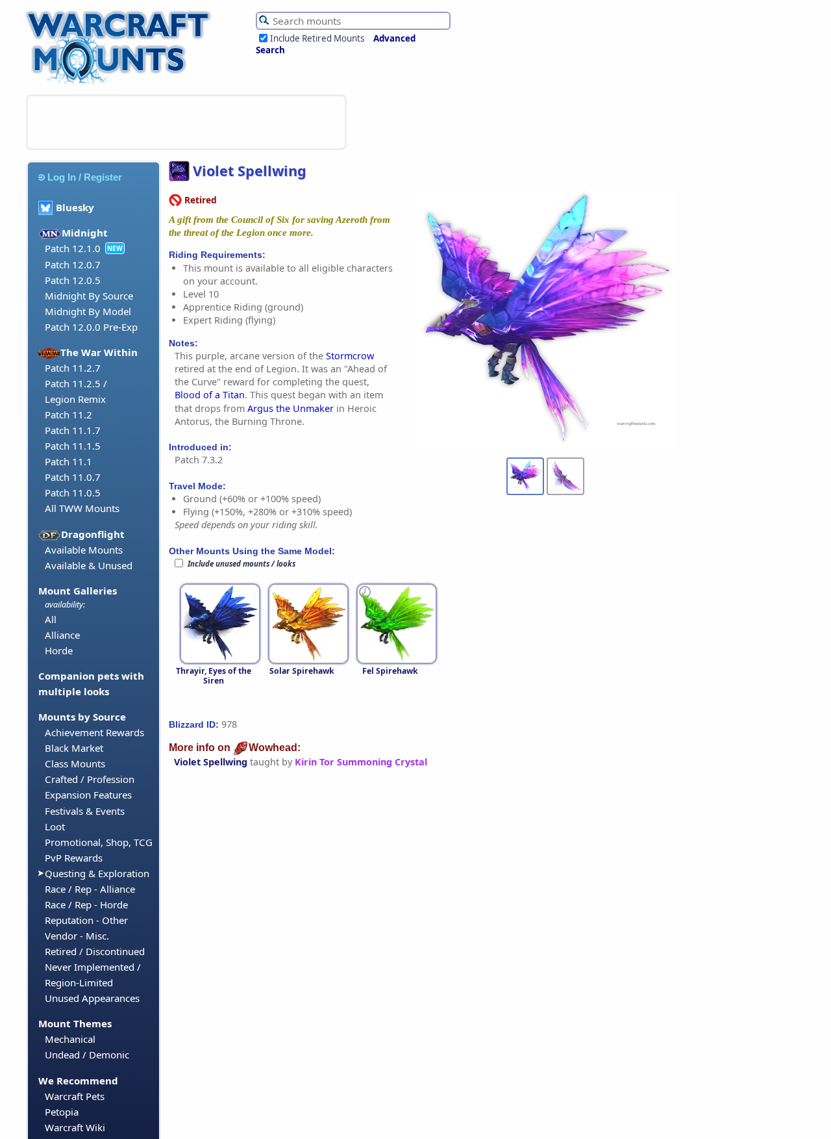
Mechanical (70, 1038)
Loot (55, 826)
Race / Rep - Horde (86, 904)
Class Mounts (75, 763)
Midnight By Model (88, 311)
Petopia (62, 1111)
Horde (59, 650)
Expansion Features (88, 794)
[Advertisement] (186, 122)
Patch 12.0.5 (73, 280)
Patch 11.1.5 (73, 445)
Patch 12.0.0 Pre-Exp (91, 326)
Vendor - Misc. (77, 935)
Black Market (74, 747)
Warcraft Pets (75, 1096)
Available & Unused (88, 565)
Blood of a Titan (210, 395)
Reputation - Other (86, 920)
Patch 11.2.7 (73, 367)
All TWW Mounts (82, 508)
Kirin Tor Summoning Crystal (361, 762)
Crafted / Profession (89, 779)
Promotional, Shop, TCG (99, 842)
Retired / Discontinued (95, 951)
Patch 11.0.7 (73, 476)
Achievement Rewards (94, 732)
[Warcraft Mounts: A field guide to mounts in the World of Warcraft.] (121, 84)
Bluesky (75, 207)
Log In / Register (84, 177)
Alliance (62, 634)
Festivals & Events (85, 810)
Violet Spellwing (210, 762)
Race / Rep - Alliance (90, 888)
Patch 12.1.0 (73, 248)
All (50, 619)
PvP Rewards (74, 857)
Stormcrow (350, 356)
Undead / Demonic (87, 1054)
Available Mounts (84, 549)
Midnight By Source (89, 295)
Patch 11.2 (68, 414)
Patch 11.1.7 (73, 430)
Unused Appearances (92, 998)
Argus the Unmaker (290, 408)
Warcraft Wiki (75, 1127)
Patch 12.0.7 (73, 264)
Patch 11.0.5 (73, 492)
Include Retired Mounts (317, 38)
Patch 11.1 (68, 461)
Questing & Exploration (97, 873)
